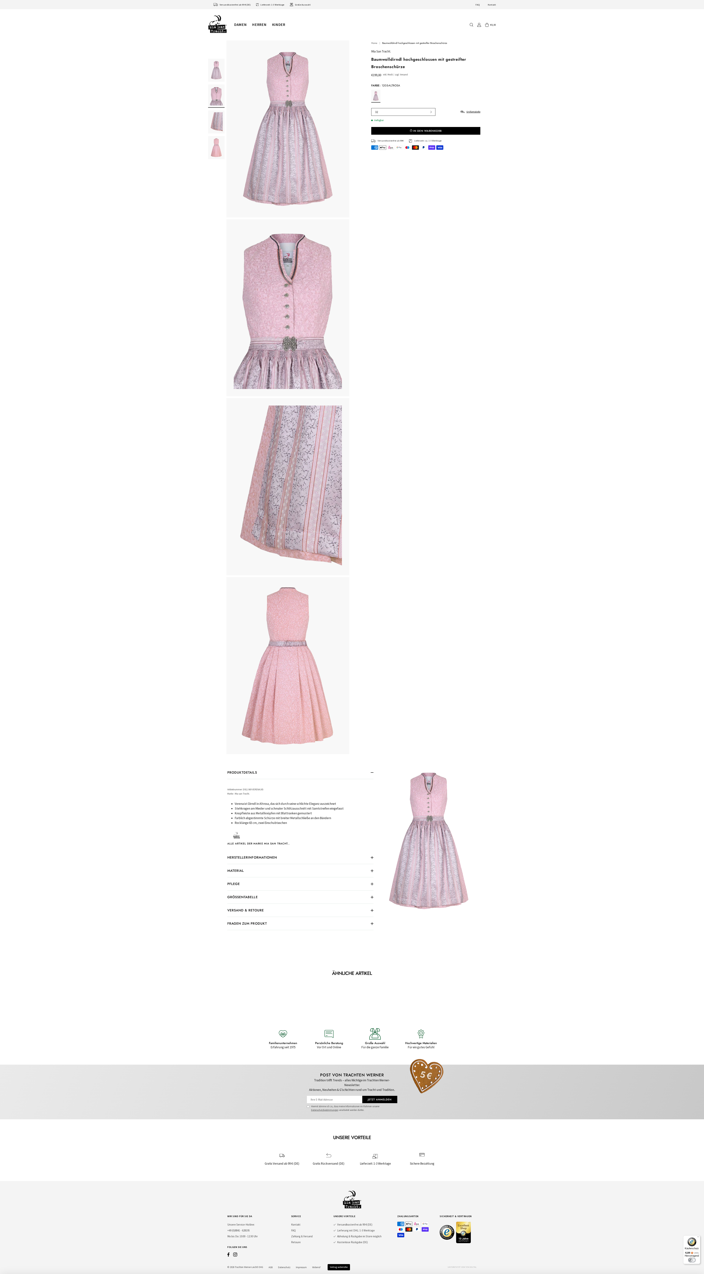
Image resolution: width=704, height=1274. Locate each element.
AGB (271, 1267)
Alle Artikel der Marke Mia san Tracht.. (258, 843)
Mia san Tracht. (381, 51)
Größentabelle (473, 111)
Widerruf (316, 1267)
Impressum (301, 1267)
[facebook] (228, 1255)
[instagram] (235, 1255)
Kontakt (492, 4)
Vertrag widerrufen (339, 1267)
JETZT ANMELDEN (380, 1099)
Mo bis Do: (233, 1236)
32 (376, 112)
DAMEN (240, 24)
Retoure (296, 1242)
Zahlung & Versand (302, 1236)
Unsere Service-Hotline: (241, 1224)
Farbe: (385, 85)
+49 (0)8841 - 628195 (238, 1230)
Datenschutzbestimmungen (324, 1110)
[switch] (692, 1260)
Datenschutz (284, 1267)
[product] (287, 397)
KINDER (278, 24)
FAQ (478, 4)
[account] (479, 25)
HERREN (259, 24)
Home (374, 43)
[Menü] (698, 1237)
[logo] (217, 24)
